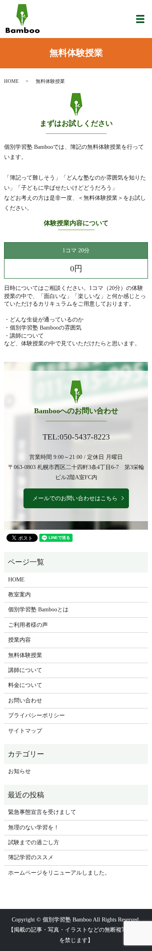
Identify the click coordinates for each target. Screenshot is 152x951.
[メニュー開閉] (140, 19)
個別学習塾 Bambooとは (38, 610)
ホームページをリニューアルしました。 (59, 873)
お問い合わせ (25, 700)
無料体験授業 (25, 655)
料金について (25, 685)
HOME (11, 81)
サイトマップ (25, 731)
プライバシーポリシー (36, 715)
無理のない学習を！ (33, 827)
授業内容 (19, 640)
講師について (25, 670)
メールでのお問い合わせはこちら (75, 498)
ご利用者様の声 (28, 625)
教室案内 (19, 595)
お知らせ (19, 771)
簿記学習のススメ (31, 857)
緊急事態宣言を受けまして (42, 812)
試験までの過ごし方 (33, 842)
